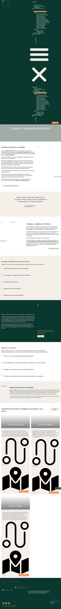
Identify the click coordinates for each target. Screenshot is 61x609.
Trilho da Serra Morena (41, 18)
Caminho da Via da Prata (41, 28)
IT (35, 41)
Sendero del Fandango (41, 17)
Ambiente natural (39, 31)
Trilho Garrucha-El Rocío (41, 13)
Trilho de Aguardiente (40, 23)
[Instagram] (6, 603)
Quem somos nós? (38, 5)
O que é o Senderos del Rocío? (40, 11)
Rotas (35, 12)
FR (35, 42)
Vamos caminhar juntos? (39, 32)
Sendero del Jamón (40, 16)
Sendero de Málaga (40, 26)
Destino (35, 29)
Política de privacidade (54, 601)
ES (35, 38)
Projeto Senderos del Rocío (38, 8)
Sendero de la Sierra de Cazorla (42, 21)
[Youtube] (9, 603)
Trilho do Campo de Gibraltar (42, 14)
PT (32, 35)
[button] (39, 64)
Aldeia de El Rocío (40, 30)
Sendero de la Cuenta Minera (42, 20)
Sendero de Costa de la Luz (42, 19)
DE (35, 40)
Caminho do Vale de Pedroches (42, 22)
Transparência (37, 7)
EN (35, 39)
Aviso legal (52, 603)
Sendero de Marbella (40, 27)
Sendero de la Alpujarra (41, 25)
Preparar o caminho (36, 34)
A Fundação (34, 2)
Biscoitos (52, 602)
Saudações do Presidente (39, 6)
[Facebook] (3, 603)
